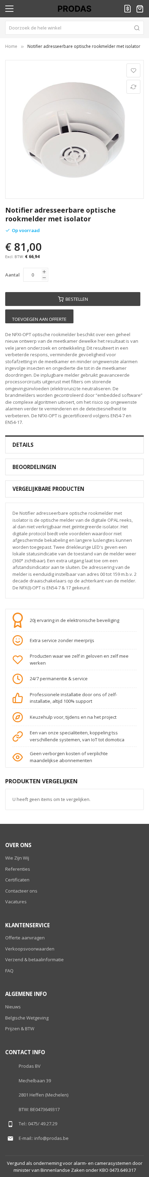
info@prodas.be (51, 1138)
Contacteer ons (21, 891)
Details (23, 444)
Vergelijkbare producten (48, 488)
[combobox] (74, 28)
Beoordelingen (34, 466)
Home (11, 46)
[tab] (74, 444)
